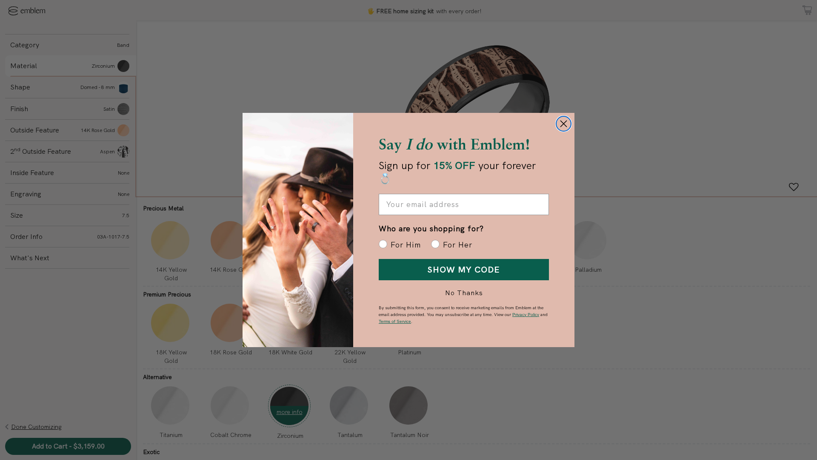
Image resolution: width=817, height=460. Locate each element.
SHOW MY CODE (464, 269)
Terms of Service (395, 321)
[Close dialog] (563, 123)
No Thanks (464, 292)
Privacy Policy (525, 314)
